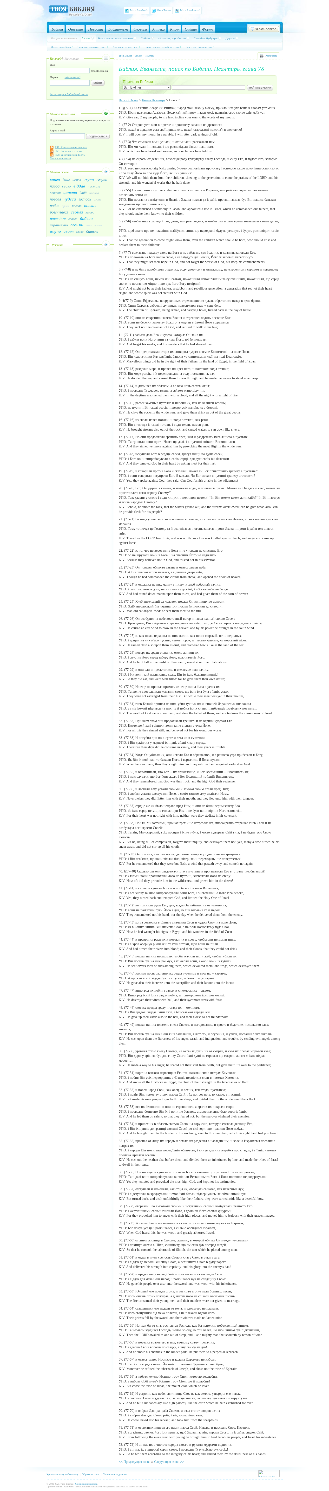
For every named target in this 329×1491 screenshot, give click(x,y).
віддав (79, 186)
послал (90, 205)
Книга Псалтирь (153, 100)
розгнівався (59, 211)
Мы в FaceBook (139, 10)
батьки (92, 231)
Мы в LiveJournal (190, 10)
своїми (77, 212)
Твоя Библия (125, 55)
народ (54, 185)
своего (72, 218)
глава (80, 231)
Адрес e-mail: (58, 130)
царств (70, 192)
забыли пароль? (72, 77)
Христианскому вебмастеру (62, 1474)
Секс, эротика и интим (199, 47)
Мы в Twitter (164, 10)
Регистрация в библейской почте (69, 94)
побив (54, 205)
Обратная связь (90, 1474)
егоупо (102, 179)
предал (55, 198)
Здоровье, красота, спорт (91, 47)
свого (66, 186)
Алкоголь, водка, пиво (125, 47)
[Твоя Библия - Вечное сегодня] (72, 11)
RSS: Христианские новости (71, 147)
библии (86, 218)
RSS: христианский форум (70, 154)
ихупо (89, 179)
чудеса (70, 199)
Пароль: (65, 77)
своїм (68, 231)
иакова (98, 225)
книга (55, 179)
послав (76, 205)
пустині (94, 186)
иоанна (94, 193)
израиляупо (59, 224)
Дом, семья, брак (61, 47)
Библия (138, 55)
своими (77, 224)
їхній (83, 192)
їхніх (66, 179)
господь (85, 198)
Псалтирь (149, 55)
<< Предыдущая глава (134, 1462)
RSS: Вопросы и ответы (68, 150)
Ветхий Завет (128, 100)
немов (76, 179)
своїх (89, 225)
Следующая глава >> (169, 1462)
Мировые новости (60, 158)
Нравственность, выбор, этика (162, 47)
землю (90, 212)
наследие (58, 218)
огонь (97, 199)
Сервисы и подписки (115, 1474)
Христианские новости (86, 1484)
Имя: (52, 64)
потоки (55, 192)
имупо (55, 231)
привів (65, 206)
